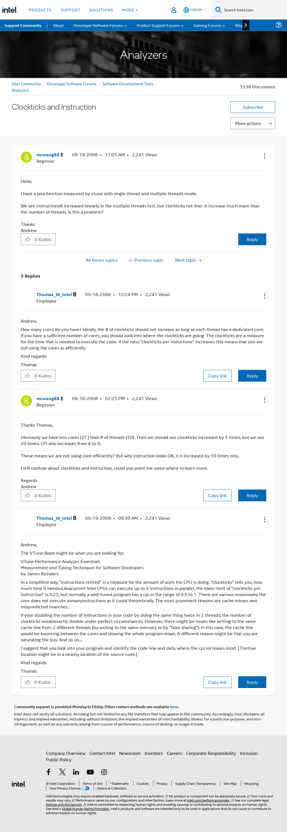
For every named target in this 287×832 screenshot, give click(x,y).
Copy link (217, 375)
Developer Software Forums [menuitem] (98, 25)
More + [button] (130, 10)
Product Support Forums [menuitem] (158, 25)
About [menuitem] (58, 25)
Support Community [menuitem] (22, 25)
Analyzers (20, 90)
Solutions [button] (101, 10)
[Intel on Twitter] (62, 772)
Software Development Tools (128, 83)
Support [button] (70, 10)
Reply (252, 239)
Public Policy (58, 759)
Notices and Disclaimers (64, 804)
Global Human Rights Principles (85, 808)
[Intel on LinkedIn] (76, 772)
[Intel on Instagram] (104, 772)
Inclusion (249, 753)
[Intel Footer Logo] (19, 783)
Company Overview (65, 753)
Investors (154, 753)
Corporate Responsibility (211, 753)
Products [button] (40, 10)
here (174, 706)
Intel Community (26, 83)
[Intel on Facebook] (48, 772)
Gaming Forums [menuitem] (207, 25)
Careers (174, 753)
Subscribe (253, 107)
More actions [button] (248, 123)
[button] (264, 156)
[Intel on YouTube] (90, 772)
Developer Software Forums (71, 83)
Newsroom (130, 753)
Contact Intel (102, 753)
